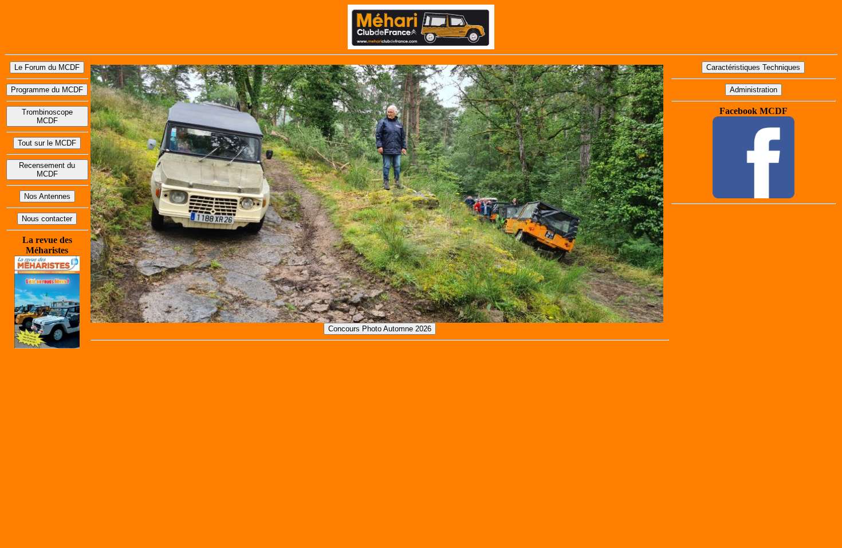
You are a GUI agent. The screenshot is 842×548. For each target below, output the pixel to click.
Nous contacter (47, 218)
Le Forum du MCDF (47, 67)
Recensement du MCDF (47, 169)
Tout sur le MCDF (47, 143)
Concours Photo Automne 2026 (379, 328)
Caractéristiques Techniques (753, 67)
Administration (753, 89)
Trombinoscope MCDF (47, 116)
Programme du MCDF (47, 89)
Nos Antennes (47, 196)
